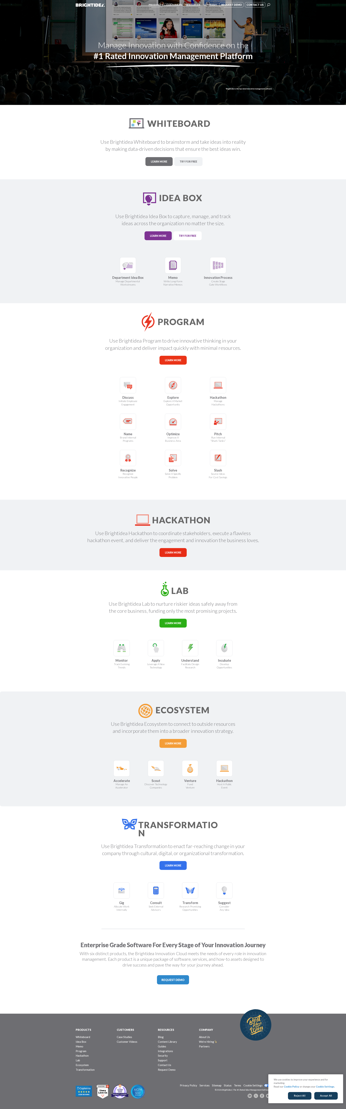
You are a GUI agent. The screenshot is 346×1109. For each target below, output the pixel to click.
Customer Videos (127, 1041)
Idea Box (81, 1041)
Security (163, 1055)
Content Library (167, 1041)
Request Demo (167, 1069)
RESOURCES (166, 1029)
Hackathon (82, 1055)
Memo (79, 1046)
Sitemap (216, 1085)
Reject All (299, 1095)
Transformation (85, 1069)
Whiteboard (83, 1037)
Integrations (165, 1051)
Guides (162, 1046)
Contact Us (164, 1065)
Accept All (326, 1095)
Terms (237, 1085)
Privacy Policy (188, 1085)
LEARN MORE (159, 161)
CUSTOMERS (125, 1029)
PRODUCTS (83, 1029)
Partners (204, 1046)
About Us (204, 1037)
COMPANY (206, 1029)
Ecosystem (82, 1065)
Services (204, 1085)
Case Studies (124, 1037)
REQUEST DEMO (173, 980)
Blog (161, 1037)
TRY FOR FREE (188, 161)
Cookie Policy (291, 1086)
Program (81, 1051)
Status (228, 1085)
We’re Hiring (206, 1041)
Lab (78, 1060)
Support (162, 1060)
